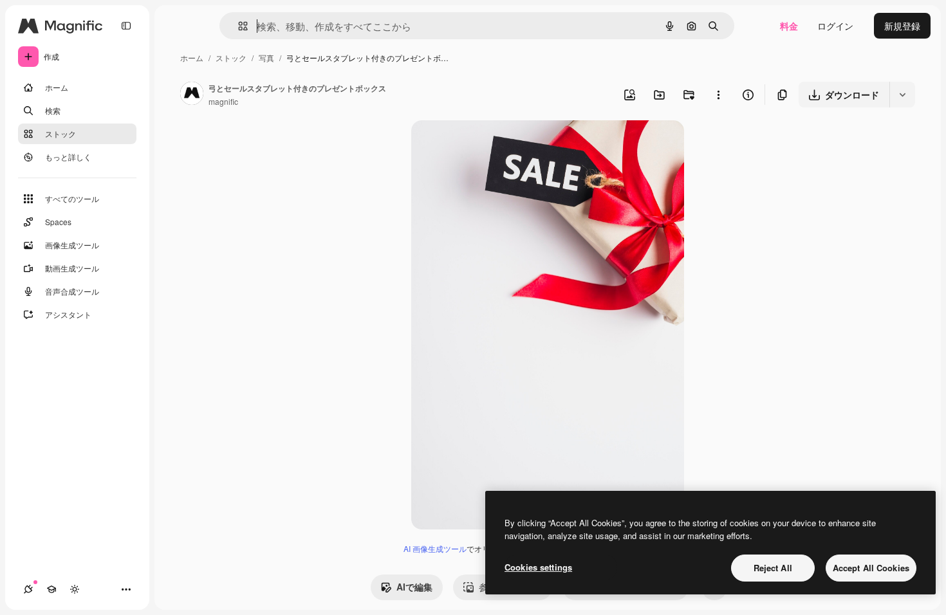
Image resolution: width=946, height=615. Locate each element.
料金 (789, 25)
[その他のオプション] (718, 94)
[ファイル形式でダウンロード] (902, 94)
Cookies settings (538, 567)
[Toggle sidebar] (126, 25)
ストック (231, 57)
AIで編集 (414, 586)
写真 (266, 57)
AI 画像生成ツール (435, 548)
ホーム (191, 57)
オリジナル (500, 145)
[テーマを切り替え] (74, 589)
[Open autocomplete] (237, 26)
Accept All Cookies (871, 568)
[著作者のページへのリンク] (191, 94)
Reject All (773, 568)
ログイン (835, 25)
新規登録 (902, 25)
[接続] (28, 589)
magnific (223, 101)
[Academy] (51, 589)
